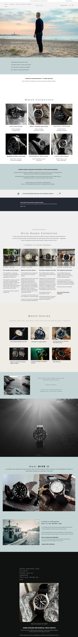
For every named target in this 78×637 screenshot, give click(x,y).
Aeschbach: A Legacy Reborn (38, 341)
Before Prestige (14, 363)
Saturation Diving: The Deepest (39, 361)
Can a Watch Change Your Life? (18, 341)
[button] (6, 4)
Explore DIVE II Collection (48, 544)
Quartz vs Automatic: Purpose (18, 361)
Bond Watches (57, 361)
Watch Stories (39, 316)
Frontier (33, 363)
